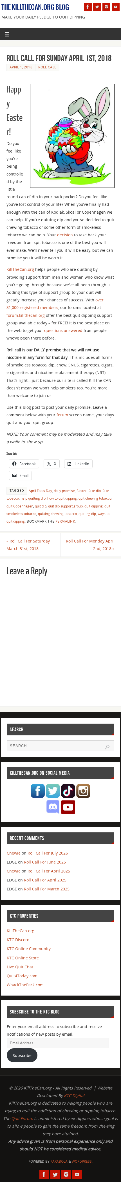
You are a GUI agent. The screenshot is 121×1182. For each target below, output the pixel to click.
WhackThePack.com (25, 984)
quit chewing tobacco (95, 498)
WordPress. (82, 1161)
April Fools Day (40, 490)
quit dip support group (65, 506)
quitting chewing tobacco (57, 513)
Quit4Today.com (22, 975)
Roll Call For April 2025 (49, 871)
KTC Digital (74, 1095)
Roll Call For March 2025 (47, 889)
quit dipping (93, 506)
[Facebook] (88, 7)
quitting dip (87, 513)
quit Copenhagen (19, 506)
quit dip (40, 506)
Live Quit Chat (20, 966)
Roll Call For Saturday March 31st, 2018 (28, 544)
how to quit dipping (62, 498)
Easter (82, 490)
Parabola (59, 1161)
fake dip (94, 490)
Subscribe (22, 1055)
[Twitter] (97, 7)
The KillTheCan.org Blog (35, 7)
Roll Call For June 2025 (45, 862)
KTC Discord (18, 939)
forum (62, 414)
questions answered (63, 330)
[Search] (107, 747)
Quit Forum (22, 1118)
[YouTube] (116, 7)
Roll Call (47, 67)
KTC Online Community (29, 948)
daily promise (64, 490)
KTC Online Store (23, 958)
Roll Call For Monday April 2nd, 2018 (90, 544)
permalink (65, 521)
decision (65, 234)
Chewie (14, 853)
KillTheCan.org (20, 269)
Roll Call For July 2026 (48, 853)
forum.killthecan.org (25, 315)
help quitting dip (33, 498)
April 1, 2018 (21, 67)
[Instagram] (106, 7)
